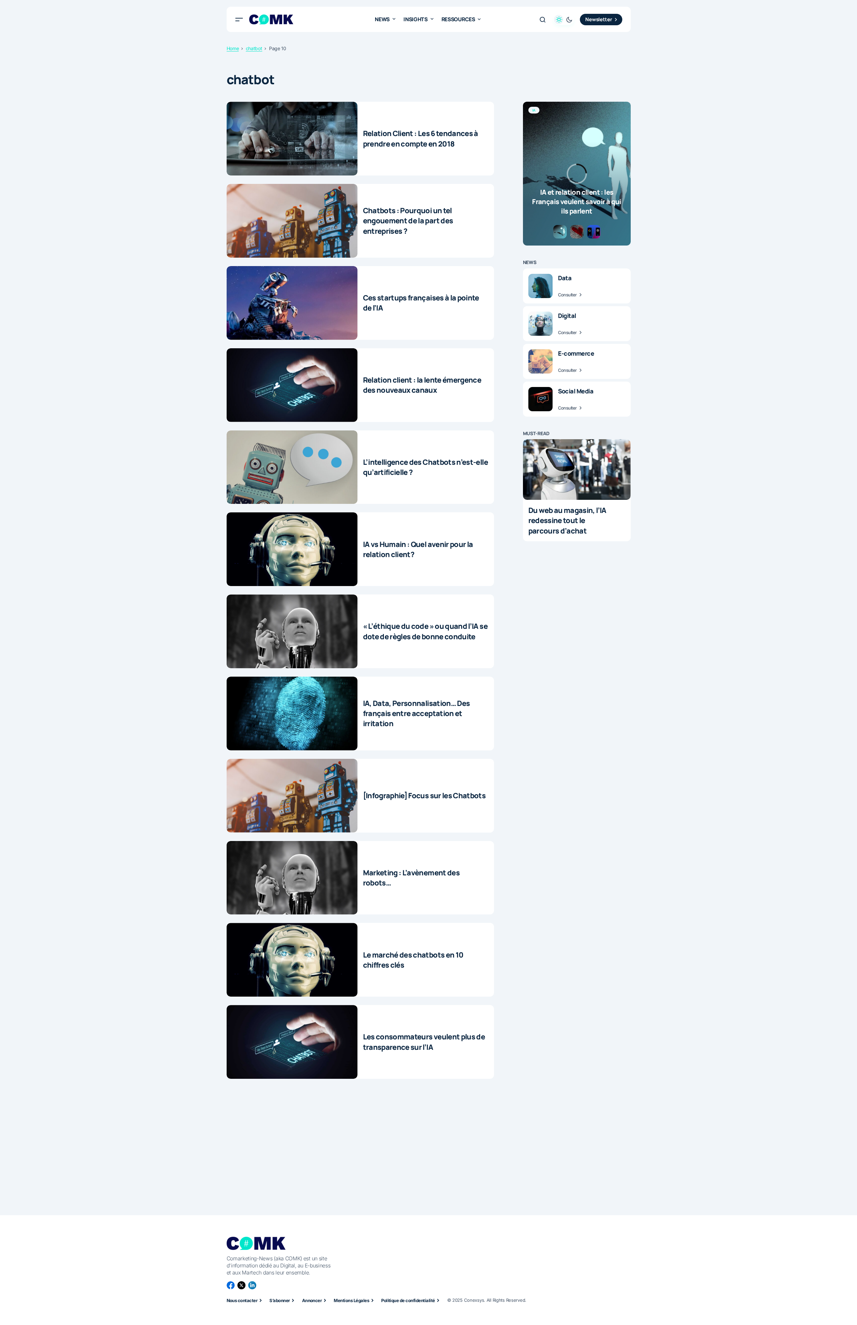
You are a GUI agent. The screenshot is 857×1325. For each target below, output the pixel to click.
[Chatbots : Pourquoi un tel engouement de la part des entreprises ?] (292, 221)
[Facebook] (230, 1285)
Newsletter (598, 19)
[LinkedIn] (252, 1285)
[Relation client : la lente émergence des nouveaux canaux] (292, 385)
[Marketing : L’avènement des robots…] (292, 878)
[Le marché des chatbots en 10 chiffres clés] (292, 960)
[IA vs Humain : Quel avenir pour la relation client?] (292, 549)
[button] (239, 19)
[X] (241, 1285)
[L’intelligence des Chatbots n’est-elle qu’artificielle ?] (292, 467)
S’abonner (279, 1300)
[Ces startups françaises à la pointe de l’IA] (292, 303)
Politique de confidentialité (408, 1300)
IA (534, 110)
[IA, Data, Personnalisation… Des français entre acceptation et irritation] (292, 713)
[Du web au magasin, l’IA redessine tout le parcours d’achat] (577, 469)
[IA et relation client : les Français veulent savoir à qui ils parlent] (577, 174)
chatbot (254, 48)
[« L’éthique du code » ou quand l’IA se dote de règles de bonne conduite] (292, 631)
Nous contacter (242, 1300)
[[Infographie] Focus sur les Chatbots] (292, 796)
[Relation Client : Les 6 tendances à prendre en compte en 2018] (292, 138)
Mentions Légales (351, 1300)
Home (233, 48)
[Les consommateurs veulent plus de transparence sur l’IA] (292, 1042)
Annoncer (312, 1300)
